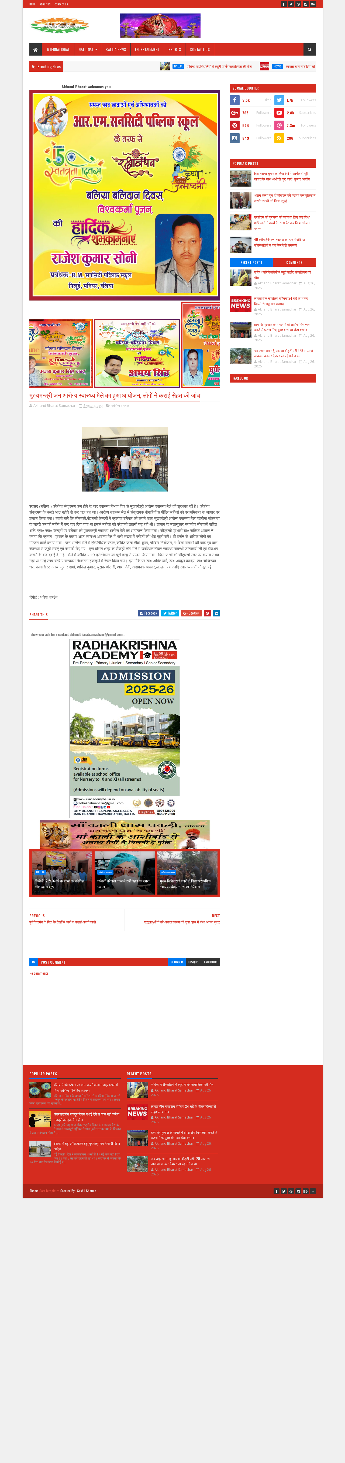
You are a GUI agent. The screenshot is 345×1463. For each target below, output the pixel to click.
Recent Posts (251, 262)
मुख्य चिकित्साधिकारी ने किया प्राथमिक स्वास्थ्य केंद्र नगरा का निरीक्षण (185, 883)
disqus (193, 962)
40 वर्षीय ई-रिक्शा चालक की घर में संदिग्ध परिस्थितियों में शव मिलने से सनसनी (279, 242)
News (235, 66)
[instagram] (306, 4)
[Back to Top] (313, 1191)
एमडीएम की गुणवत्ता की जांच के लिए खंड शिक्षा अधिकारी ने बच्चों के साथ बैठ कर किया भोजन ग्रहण (282, 222)
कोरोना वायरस (120, 405)
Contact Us (61, 4)
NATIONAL (86, 49)
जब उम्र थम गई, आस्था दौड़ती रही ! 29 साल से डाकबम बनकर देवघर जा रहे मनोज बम (283, 353)
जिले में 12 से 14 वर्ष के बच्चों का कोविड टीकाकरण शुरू (59, 883)
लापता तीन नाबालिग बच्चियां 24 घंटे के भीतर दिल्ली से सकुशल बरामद (287, 66)
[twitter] (291, 4)
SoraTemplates (49, 1190)
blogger (177, 962)
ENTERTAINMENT (147, 49)
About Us (45, 4)
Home (32, 4)
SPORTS (174, 49)
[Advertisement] (124, 941)
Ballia (136, 66)
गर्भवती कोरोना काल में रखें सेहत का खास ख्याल (123, 883)
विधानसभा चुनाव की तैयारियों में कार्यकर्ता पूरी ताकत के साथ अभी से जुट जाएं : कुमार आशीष (282, 176)
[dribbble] (298, 4)
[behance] (313, 4)
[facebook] (284, 4)
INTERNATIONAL (58, 49)
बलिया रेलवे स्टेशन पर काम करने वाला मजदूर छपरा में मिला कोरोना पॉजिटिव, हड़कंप (86, 1087)
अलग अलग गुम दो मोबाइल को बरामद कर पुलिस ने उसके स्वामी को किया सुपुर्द (284, 197)
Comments (294, 262)
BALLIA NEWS (116, 49)
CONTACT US (200, 49)
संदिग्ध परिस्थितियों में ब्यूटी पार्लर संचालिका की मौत (176, 66)
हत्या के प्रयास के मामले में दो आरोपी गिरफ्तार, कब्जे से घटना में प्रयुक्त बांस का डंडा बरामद (282, 327)
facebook (211, 962)
